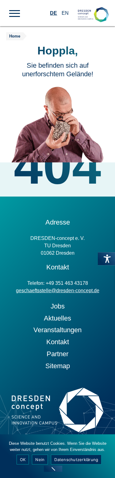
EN (65, 13)
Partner (57, 354)
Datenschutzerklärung (76, 459)
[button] (14, 13)
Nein (39, 459)
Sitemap (57, 366)
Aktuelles (57, 318)
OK (23, 459)
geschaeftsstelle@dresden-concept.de (57, 290)
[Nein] (53, 469)
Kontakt (57, 342)
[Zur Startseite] (93, 9)
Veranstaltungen (57, 330)
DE (53, 13)
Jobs (58, 306)
